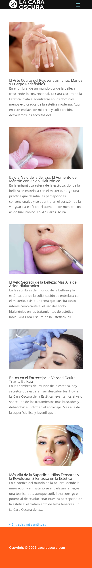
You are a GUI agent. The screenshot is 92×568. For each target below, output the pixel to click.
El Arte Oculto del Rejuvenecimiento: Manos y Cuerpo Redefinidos (45, 82)
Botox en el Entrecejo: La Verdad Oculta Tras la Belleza (42, 379)
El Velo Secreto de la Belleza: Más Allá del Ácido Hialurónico (43, 284)
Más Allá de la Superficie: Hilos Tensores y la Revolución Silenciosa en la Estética (44, 476)
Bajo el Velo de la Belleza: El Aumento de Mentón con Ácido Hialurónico (43, 179)
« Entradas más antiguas (27, 524)
